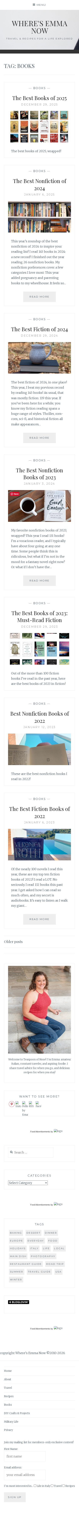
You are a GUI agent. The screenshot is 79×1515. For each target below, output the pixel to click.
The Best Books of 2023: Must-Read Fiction (40, 616)
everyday (36, 1240)
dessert (33, 1232)
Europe (16, 1240)
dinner (51, 1232)
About (7, 1379)
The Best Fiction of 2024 (39, 329)
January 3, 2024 (39, 483)
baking (16, 1232)
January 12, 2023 (39, 727)
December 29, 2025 (39, 104)
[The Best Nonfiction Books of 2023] (39, 521)
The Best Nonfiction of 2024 (39, 184)
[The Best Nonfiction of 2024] (39, 231)
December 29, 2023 (39, 626)
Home (8, 1371)
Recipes (9, 1396)
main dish (18, 1256)
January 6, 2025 (39, 194)
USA (58, 1271)
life (46, 1248)
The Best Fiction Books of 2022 (39, 812)
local (59, 1248)
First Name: (11, 1449)
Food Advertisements (40, 1131)
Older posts (13, 941)
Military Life (11, 1421)
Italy (34, 1248)
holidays (18, 1248)
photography (43, 1256)
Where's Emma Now (39, 26)
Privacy (8, 1430)
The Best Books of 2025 (39, 97)
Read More (43, 298)
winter (16, 1279)
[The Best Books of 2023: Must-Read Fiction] (39, 663)
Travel (8, 1388)
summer (16, 1271)
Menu (41, 4)
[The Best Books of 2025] (39, 141)
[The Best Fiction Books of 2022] (39, 859)
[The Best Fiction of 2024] (39, 372)
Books (39, 88)
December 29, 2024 (39, 335)
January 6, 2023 (39, 822)
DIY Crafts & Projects (17, 1413)
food (53, 1240)
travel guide (39, 1271)
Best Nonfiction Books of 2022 (39, 717)
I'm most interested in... (18, 1486)
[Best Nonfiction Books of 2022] (39, 764)
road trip (55, 1263)
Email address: (13, 1467)
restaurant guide (26, 1263)
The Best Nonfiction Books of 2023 (39, 474)
